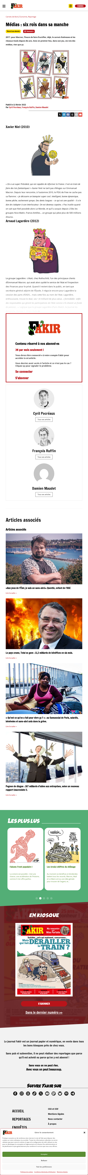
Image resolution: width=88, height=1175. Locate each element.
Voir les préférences (44, 1167)
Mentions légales (62, 1172)
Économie (23, 17)
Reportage (32, 17)
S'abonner (22, 378)
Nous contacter (55, 1118)
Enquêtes (19, 1127)
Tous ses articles (44, 419)
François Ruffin (28, 107)
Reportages (21, 1119)
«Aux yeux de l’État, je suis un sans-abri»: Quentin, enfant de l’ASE (38, 588)
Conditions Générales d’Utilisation (45, 1172)
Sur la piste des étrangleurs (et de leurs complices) (61, 868)
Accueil (18, 1111)
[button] (84, 1132)
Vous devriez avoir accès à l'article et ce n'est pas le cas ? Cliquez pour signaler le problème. (43, 364)
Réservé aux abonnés (13, 31)
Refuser (44, 1160)
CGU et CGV (53, 1108)
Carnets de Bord (12, 17)
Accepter (44, 1154)
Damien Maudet (42, 107)
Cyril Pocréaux (15, 107)
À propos (52, 1123)
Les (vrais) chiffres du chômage (24, 866)
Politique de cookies (26, 1172)
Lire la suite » (11, 593)
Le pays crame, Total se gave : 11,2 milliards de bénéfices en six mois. (39, 652)
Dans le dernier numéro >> (44, 1012)
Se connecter (24, 371)
